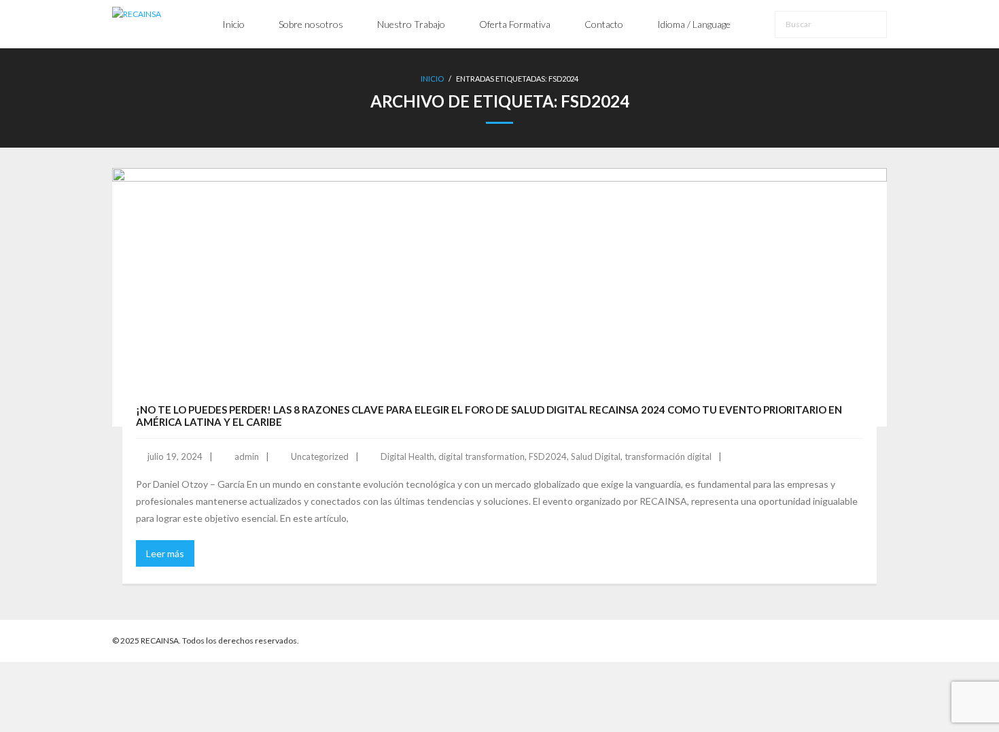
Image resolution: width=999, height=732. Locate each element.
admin (246, 456)
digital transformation (481, 456)
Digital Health (407, 456)
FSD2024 (548, 456)
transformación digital (668, 456)
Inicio (432, 78)
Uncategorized (320, 456)
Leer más (165, 553)
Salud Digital (595, 456)
